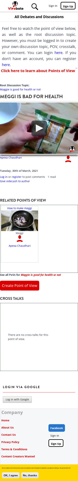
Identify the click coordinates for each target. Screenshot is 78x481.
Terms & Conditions (14, 449)
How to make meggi (19, 208)
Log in (4, 177)
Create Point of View (19, 285)
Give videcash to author (15, 181)
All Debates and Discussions (39, 16)
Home (5, 420)
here (58, 52)
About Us (7, 427)
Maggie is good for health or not (20, 89)
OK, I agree (11, 475)
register (17, 177)
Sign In (53, 6)
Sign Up (68, 6)
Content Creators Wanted (18, 456)
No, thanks (30, 475)
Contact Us (8, 434)
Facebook (56, 428)
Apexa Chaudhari (11, 157)
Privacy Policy (10, 442)
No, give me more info (65, 468)
